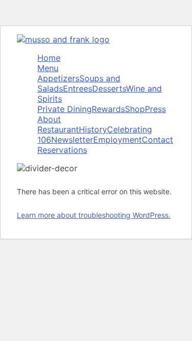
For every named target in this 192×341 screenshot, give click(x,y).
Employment (117, 139)
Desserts (109, 88)
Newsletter (72, 139)
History (93, 129)
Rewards (108, 109)
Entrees (77, 88)
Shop (135, 109)
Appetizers (58, 78)
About (49, 119)
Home (48, 58)
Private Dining (64, 109)
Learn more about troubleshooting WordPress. (93, 215)
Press (155, 109)
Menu (47, 68)
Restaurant (58, 129)
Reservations (62, 150)
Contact (157, 139)
